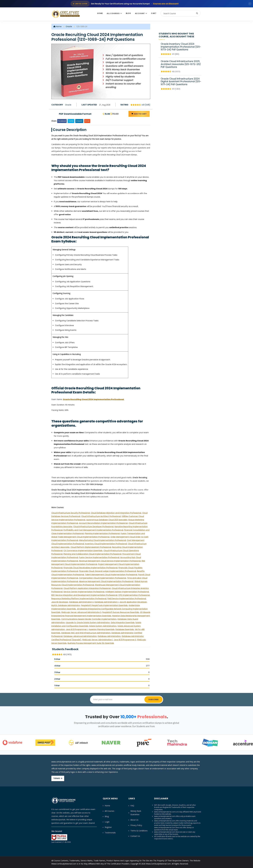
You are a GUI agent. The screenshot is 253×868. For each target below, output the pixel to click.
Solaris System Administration (102, 626)
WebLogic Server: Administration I (97, 639)
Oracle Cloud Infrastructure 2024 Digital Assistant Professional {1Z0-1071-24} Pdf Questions (181, 81)
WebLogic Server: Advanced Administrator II (81, 612)
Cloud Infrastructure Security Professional (70, 513)
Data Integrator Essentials (122, 622)
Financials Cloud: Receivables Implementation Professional (90, 567)
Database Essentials (124, 629)
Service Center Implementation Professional (84, 591)
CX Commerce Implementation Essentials (83, 550)
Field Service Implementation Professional (126, 598)
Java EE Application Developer (133, 602)
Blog (128, 13)
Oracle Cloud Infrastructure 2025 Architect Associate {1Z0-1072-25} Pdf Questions (181, 64)
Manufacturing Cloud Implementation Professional (102, 540)
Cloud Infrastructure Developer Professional (93, 526)
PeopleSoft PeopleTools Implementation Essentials (104, 605)
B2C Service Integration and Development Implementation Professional (84, 595)
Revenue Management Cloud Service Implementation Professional (110, 561)
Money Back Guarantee (135, 813)
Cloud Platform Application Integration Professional (87, 588)
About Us (134, 820)
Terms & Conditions (139, 830)
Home (100, 13)
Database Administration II (81, 602)
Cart (153, 13)
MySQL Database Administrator (65, 605)
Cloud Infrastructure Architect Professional (101, 516)
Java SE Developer (59, 602)
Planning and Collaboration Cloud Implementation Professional (92, 554)
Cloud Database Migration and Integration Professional (116, 513)
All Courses (113, 13)
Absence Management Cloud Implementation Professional (106, 581)
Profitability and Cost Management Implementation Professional (93, 530)
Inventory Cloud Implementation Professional (106, 543)
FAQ (132, 805)
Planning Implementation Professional (102, 533)
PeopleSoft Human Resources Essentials (120, 612)
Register (108, 827)
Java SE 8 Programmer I (77, 629)
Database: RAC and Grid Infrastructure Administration (85, 632)
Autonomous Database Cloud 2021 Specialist (106, 519)
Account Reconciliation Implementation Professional (103, 523)
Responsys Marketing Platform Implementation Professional (78, 598)
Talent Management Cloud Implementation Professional (111, 574)
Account (140, 13)
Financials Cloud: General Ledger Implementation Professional (107, 571)
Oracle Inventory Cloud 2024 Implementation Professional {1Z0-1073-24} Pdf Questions (181, 46)
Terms (57, 778)
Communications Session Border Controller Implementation (88, 619)
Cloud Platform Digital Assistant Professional (90, 547)
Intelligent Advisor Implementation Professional (127, 591)
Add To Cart (140, 114)
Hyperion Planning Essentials (101, 629)
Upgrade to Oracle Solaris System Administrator (88, 622)
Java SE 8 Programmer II (125, 639)
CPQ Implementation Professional (134, 595)
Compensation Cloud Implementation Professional (102, 578)
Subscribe (153, 699)
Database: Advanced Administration (80, 636)
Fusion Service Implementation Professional (99, 557)
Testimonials (110, 832)
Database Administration (109, 636)
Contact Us (135, 836)
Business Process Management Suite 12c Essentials (91, 643)
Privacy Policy (136, 825)
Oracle (69, 26)
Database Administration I (106, 602)
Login (107, 822)
